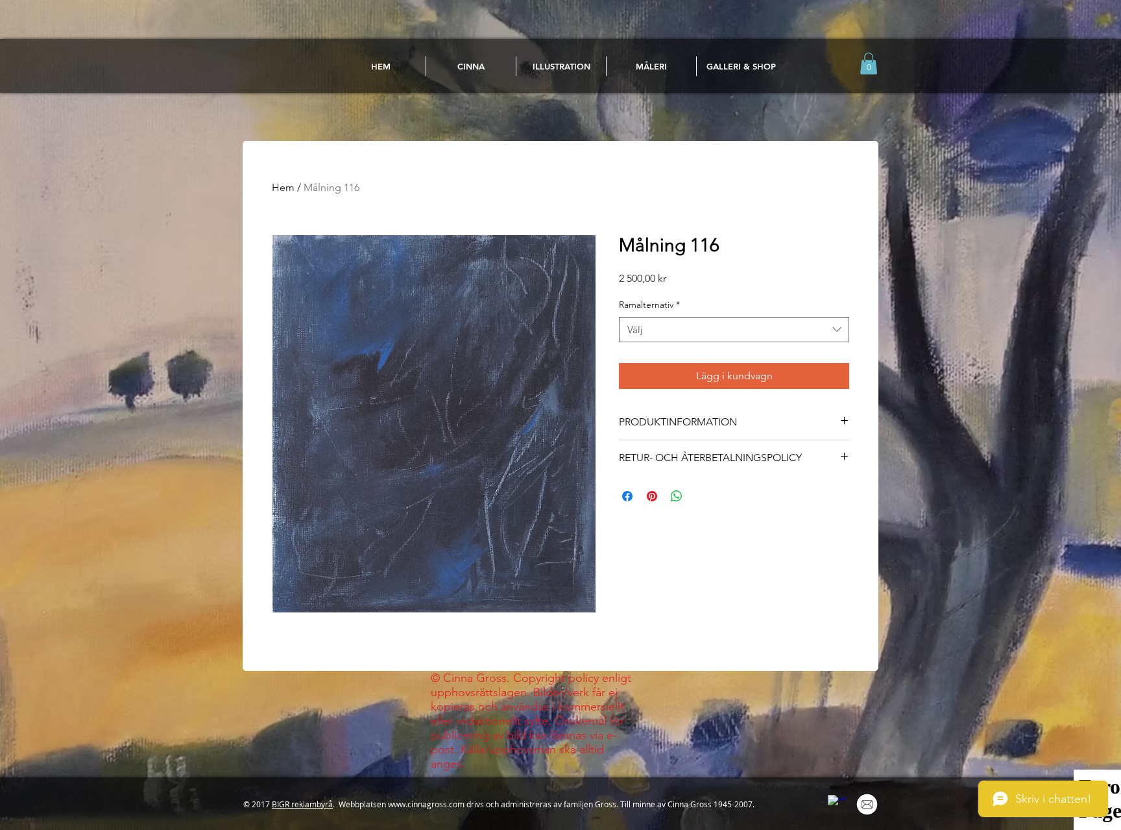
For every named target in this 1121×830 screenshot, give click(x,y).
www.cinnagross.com (426, 804)
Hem (283, 187)
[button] (869, 63)
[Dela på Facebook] (627, 496)
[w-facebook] (837, 804)
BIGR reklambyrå (302, 804)
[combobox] (734, 329)
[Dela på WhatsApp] (676, 496)
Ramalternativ (649, 304)
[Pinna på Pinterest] (652, 496)
